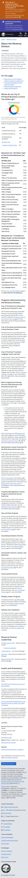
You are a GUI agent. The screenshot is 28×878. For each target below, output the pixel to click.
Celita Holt (4, 654)
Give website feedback (11, 757)
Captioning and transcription (9, 840)
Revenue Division (11, 39)
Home (3, 39)
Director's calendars (10, 648)
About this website (6, 851)
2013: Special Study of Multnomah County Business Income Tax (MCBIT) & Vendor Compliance (13, 703)
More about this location (8, 742)
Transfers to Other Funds (9, 145)
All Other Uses (6, 142)
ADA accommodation (7, 837)
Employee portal (6, 854)
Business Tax (18, 342)
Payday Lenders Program (16, 603)
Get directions (5, 737)
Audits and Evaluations (11, 88)
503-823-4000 (5, 783)
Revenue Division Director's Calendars (12, 749)
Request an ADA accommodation (10, 781)
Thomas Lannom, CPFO (8, 643)
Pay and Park (7, 529)
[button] (20, 34)
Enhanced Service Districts (8, 507)
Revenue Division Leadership (12, 86)
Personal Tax (21, 433)
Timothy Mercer (6, 651)
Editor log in (4, 857)
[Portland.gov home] (7, 34)
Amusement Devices (7, 567)
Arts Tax (11, 319)
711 (19, 783)
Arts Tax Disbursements (13, 291)
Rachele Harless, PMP (7, 659)
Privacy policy (5, 843)
